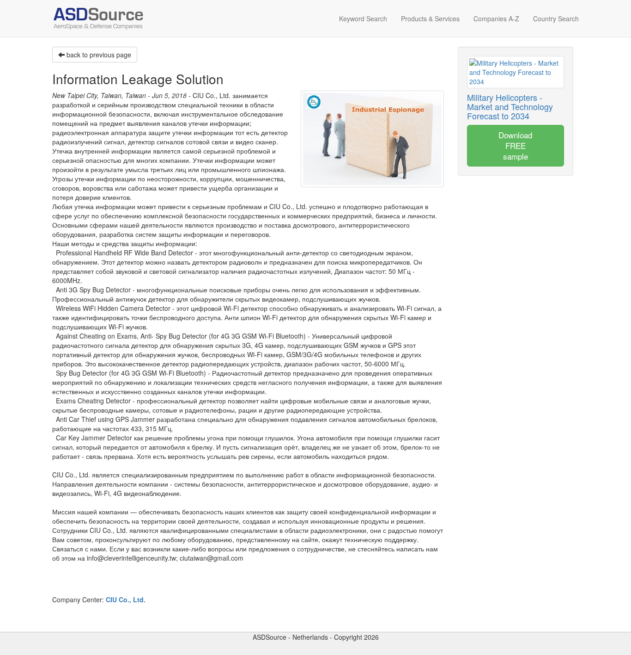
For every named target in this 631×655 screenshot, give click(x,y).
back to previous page (98, 54)
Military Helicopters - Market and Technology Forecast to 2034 (510, 106)
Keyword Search (363, 18)
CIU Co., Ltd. (126, 599)
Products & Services (430, 18)
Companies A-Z (496, 18)
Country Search (556, 18)
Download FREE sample (515, 145)
